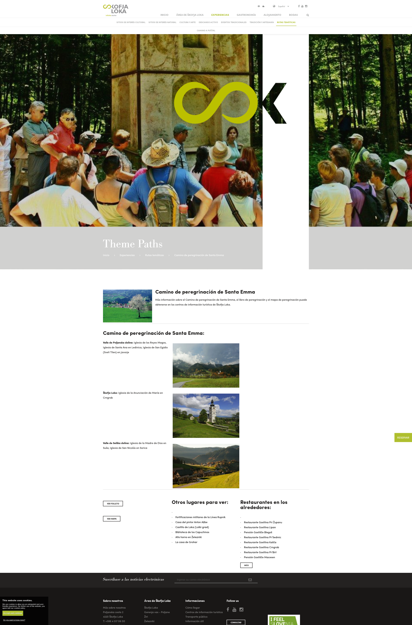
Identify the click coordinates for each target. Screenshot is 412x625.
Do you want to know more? (14, 620)
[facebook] (299, 6)
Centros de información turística (204, 612)
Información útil (194, 621)
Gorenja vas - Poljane (157, 612)
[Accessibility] (260, 6)
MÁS (246, 565)
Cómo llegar (192, 607)
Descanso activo (208, 22)
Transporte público (196, 616)
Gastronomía (246, 15)
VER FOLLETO (113, 503)
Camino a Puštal (206, 30)
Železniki (149, 621)
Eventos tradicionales (234, 22)
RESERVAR (403, 437)
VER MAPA (112, 518)
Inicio (164, 15)
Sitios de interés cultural (131, 22)
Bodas (293, 15)
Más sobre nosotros (114, 607)
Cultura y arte (187, 22)
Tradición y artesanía (262, 22)
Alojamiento (272, 15)
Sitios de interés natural (162, 22)
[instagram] (306, 6)
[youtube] (302, 6)
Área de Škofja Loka (190, 15)
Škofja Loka (151, 607)
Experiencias (220, 15)
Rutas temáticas (286, 22)
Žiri (146, 616)
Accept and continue (12, 613)
